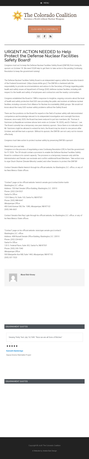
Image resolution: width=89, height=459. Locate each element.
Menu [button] (46, 3)
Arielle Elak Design (50, 451)
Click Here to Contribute (44, 29)
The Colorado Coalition (44, 16)
